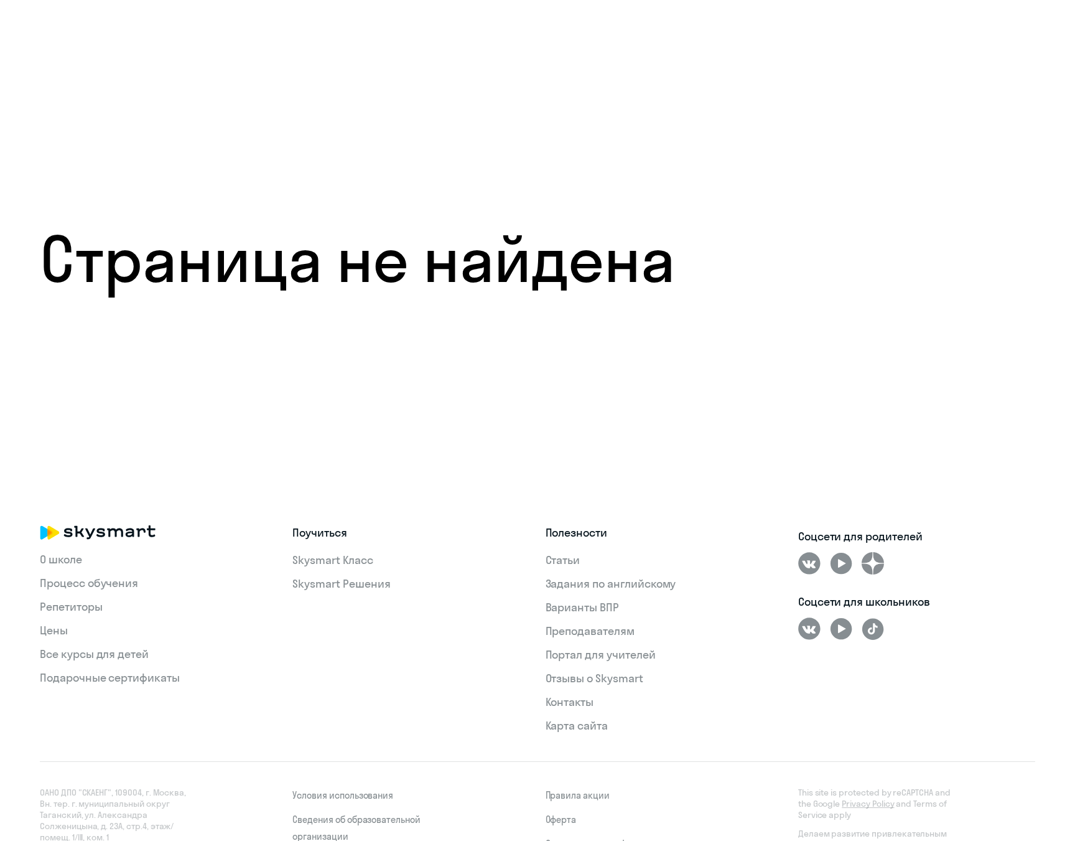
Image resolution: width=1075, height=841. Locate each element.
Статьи (563, 560)
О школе (61, 559)
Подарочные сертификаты (110, 677)
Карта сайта (577, 725)
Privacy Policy (868, 803)
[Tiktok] (873, 629)
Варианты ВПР (582, 607)
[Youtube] (841, 563)
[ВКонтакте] (809, 563)
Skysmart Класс (332, 560)
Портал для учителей (601, 654)
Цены (54, 630)
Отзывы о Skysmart (594, 678)
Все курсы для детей (94, 654)
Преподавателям (590, 631)
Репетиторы (71, 606)
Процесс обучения (89, 583)
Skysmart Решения (341, 583)
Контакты (570, 702)
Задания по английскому (611, 583)
